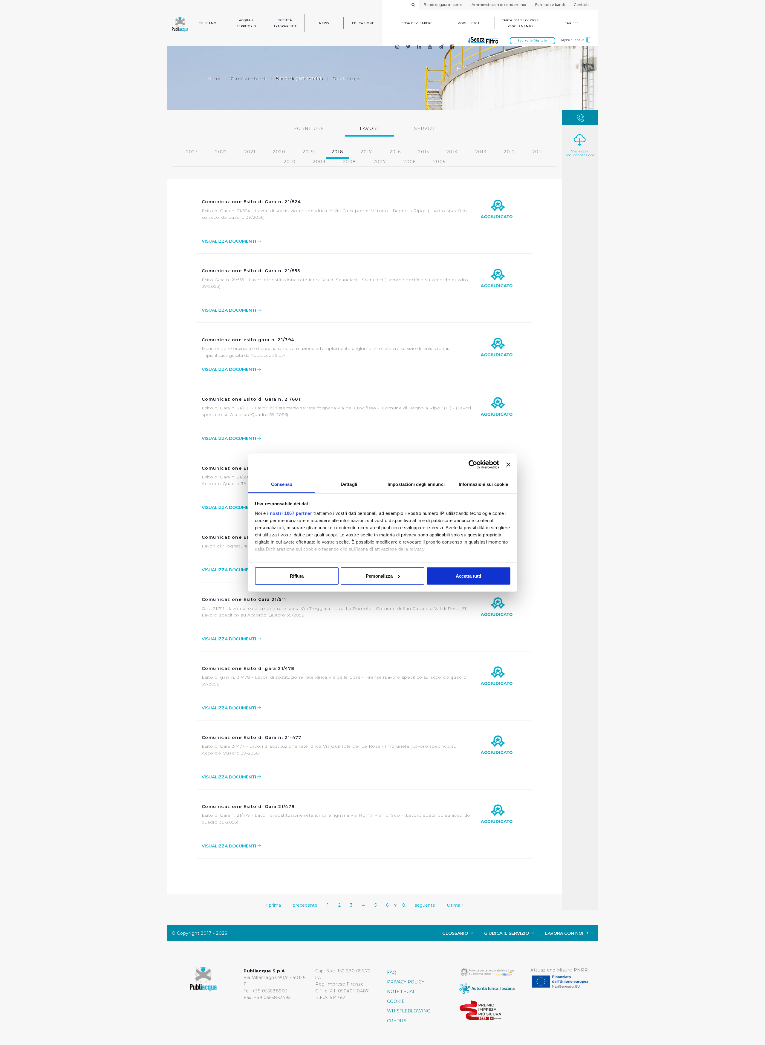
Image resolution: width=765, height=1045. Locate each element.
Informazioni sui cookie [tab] (483, 483)
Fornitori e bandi (550, 4)
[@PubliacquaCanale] (441, 47)
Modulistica (469, 23)
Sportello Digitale (532, 40)
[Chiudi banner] (508, 465)
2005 (439, 161)
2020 (279, 151)
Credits (396, 1020)
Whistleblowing (408, 1011)
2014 (452, 151)
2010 (290, 161)
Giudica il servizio (507, 933)
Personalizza (379, 576)
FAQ (391, 972)
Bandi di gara (347, 78)
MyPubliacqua (573, 40)
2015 (423, 151)
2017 (366, 151)
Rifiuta (297, 576)
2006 (409, 161)
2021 (250, 151)
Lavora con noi (565, 933)
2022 (221, 151)
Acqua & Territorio (246, 23)
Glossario (455, 933)
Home (214, 78)
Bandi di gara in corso (443, 4)
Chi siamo (207, 23)
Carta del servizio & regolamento (520, 23)
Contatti (581, 4)
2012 (509, 151)
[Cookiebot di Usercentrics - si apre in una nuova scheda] (473, 464)
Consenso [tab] (282, 483)
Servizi (424, 128)
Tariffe (572, 23)
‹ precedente (303, 905)
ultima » (455, 905)
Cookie (396, 1001)
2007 (380, 161)
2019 (308, 151)
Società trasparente (285, 23)
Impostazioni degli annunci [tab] (416, 483)
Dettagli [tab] (349, 483)
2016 (395, 151)
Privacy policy (405, 982)
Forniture (309, 128)
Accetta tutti (468, 576)
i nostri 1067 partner (289, 512)
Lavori (369, 128)
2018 (338, 151)
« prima (273, 905)
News (324, 23)
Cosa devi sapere (417, 23)
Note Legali (402, 991)
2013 (481, 151)
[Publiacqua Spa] (419, 47)
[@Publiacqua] (397, 47)
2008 (349, 161)
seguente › (426, 905)
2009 (319, 161)
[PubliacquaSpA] (455, 47)
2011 (538, 151)
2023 (192, 151)
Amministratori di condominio (499, 4)
